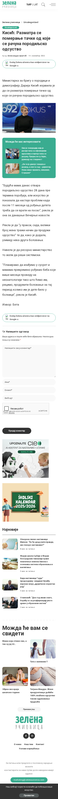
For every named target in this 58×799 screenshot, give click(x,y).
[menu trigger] (52, 4)
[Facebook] (26, 736)
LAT (36, 4)
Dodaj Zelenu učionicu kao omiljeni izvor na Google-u (29, 64)
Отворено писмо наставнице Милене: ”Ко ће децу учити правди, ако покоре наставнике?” (37, 542)
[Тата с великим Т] (43, 648)
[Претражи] (42, 4)
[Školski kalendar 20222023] (25, 502)
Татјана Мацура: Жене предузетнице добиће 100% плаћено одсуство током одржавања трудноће (42, 695)
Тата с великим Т (39, 661)
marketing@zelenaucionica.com (29, 780)
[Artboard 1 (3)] (25, 458)
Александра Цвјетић (17, 56)
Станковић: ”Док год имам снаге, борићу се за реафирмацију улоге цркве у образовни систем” (36, 600)
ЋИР (29, 4)
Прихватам (29, 795)
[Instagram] (32, 736)
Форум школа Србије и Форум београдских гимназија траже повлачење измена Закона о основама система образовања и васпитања (36, 561)
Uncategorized (11, 27)
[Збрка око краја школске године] (15, 676)
